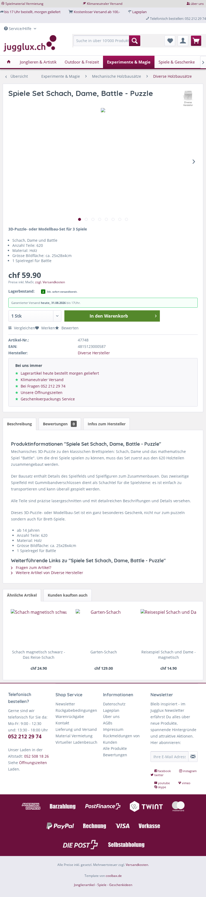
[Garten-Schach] (103, 628)
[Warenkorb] (196, 40)
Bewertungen (59, 423)
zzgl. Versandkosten (50, 282)
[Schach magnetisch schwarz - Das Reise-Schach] (39, 628)
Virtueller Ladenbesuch (76, 742)
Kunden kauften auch (67, 595)
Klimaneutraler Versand (104, 3)
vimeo (185, 783)
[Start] (9, 62)
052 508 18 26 (36, 756)
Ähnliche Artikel (22, 595)
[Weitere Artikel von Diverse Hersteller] (188, 98)
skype (161, 787)
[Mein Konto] (183, 40)
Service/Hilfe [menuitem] (20, 28)
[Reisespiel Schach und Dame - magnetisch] (168, 628)
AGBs (107, 722)
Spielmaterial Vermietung (24, 3)
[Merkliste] (169, 40)
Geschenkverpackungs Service (48, 398)
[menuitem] (107, 43)
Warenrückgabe (70, 716)
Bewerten (69, 327)
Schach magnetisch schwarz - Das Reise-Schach (38, 654)
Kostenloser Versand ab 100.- (97, 11)
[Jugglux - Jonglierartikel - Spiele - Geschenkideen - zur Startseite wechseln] (30, 43)
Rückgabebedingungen (76, 710)
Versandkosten (137, 864)
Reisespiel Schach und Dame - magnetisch (168, 654)
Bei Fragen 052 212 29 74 (43, 386)
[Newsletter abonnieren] (193, 756)
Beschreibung (19, 423)
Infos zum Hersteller (107, 423)
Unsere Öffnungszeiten (41, 392)
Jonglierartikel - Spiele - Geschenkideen (103, 885)
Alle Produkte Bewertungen (115, 751)
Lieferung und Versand (76, 729)
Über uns (111, 716)
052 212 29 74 (25, 736)
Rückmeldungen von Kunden (121, 739)
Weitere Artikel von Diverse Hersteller (49, 572)
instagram (189, 771)
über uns (197, 3)
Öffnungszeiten (33, 762)
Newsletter (65, 703)
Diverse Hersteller (94, 352)
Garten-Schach (103, 651)
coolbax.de (114, 875)
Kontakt (62, 722)
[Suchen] (134, 40)
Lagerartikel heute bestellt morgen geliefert (60, 373)
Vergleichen (24, 327)
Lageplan (139, 11)
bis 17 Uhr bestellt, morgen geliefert (32, 11)
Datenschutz (114, 703)
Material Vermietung (74, 735)
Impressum (113, 729)
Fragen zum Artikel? (33, 567)
